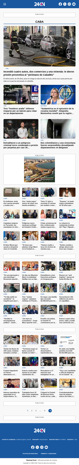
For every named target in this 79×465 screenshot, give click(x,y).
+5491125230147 (40, 439)
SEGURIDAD (44, 105)
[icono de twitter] (64, 4)
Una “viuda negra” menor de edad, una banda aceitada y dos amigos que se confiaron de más (30, 205)
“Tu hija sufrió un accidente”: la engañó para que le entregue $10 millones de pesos (11, 301)
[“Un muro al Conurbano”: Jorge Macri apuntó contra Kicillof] (30, 309)
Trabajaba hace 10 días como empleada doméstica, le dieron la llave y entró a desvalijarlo (30, 396)
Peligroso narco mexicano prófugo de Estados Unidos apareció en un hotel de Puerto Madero (30, 227)
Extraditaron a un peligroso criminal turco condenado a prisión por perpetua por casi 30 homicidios (20, 146)
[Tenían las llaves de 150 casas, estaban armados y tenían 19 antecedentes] (11, 339)
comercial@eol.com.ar (16, 439)
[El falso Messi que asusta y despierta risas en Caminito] (11, 235)
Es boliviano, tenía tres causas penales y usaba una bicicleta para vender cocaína (11, 205)
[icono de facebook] (60, 4)
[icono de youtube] (74, 4)
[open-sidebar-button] (4, 4)
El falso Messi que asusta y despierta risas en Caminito (10, 247)
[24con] (39, 4)
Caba (7, 68)
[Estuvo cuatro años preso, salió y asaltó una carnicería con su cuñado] (67, 309)
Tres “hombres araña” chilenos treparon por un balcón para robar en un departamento (20, 110)
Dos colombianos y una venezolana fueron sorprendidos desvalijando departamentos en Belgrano (58, 145)
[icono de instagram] (69, 4)
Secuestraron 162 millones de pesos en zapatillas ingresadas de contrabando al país (67, 301)
